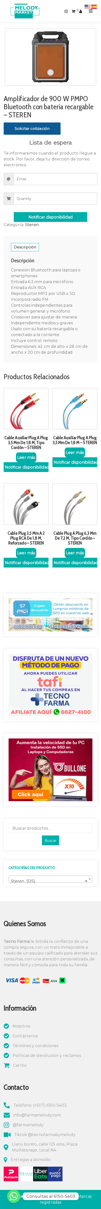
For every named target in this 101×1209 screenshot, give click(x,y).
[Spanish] (94, 6)
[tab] (25, 247)
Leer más (26, 457)
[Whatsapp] (13, 1196)
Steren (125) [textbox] (49, 881)
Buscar (50, 840)
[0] (73, 11)
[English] (88, 6)
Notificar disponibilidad (50, 217)
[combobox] (50, 879)
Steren (32, 224)
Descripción (25, 247)
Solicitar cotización (32, 128)
